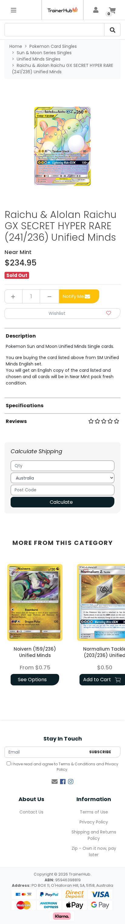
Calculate (61, 502)
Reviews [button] (16, 421)
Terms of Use (94, 812)
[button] (62, 313)
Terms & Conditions (77, 764)
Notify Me (73, 296)
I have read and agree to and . (64, 766)
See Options (32, 679)
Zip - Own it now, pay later (94, 851)
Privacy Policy (93, 822)
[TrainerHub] (62, 10)
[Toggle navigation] (14, 10)
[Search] (112, 29)
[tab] (62, 360)
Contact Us (31, 812)
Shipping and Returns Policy (94, 835)
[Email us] (55, 782)
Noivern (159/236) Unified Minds (35, 652)
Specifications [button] (24, 405)
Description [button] (21, 335)
